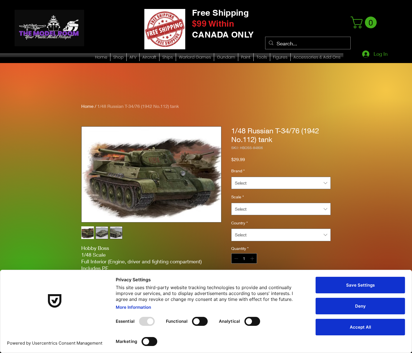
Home (87, 106)
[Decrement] (235, 258)
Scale (237, 196)
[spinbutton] (244, 258)
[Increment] (252, 258)
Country (239, 222)
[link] (365, 22)
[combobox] (281, 183)
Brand (238, 170)
